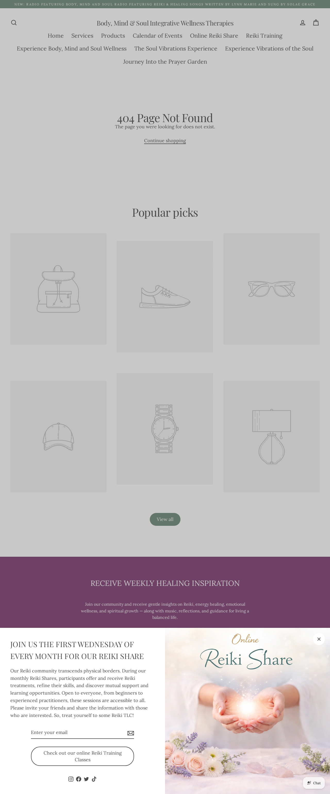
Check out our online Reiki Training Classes (83, 756)
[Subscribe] (130, 733)
